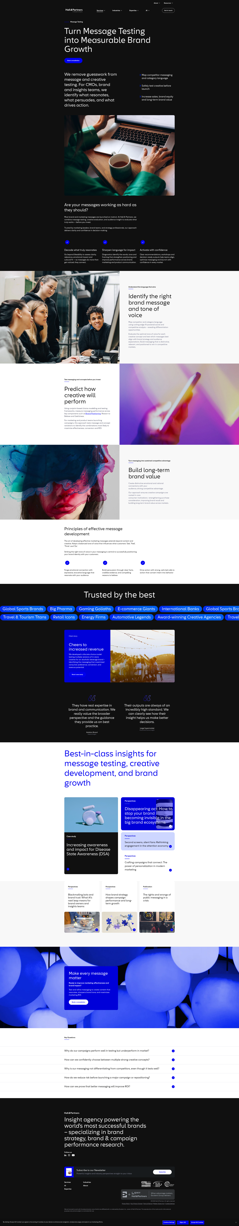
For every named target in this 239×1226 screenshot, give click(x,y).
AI (65, 1185)
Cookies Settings (170, 1203)
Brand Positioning (93, 414)
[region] (119, 1222)
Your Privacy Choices (136, 1203)
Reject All (183, 1222)
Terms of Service (147, 1203)
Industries (87, 1182)
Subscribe (162, 1172)
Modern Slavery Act (158, 1203)
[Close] (236, 1222)
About (85, 1185)
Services (67, 1182)
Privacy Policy (126, 1203)
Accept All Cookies (197, 1222)
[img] (74, 10)
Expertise (67, 1189)
